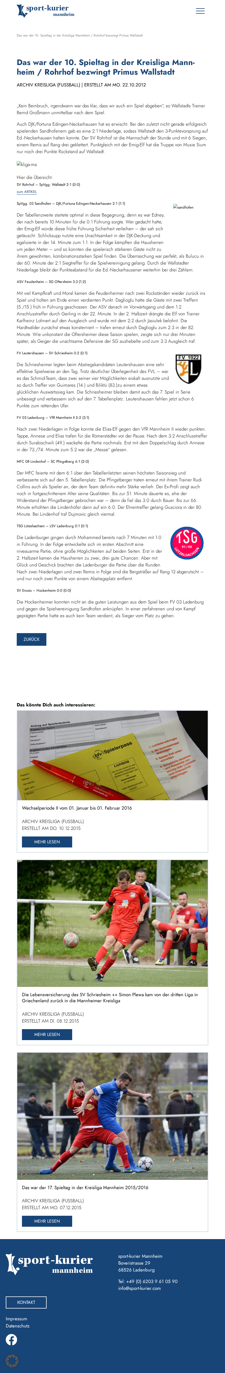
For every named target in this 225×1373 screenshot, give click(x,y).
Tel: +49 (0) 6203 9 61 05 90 (148, 1281)
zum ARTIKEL (27, 191)
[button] (12, 1361)
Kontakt (26, 1302)
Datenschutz (18, 1326)
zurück (32, 639)
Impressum (16, 1318)
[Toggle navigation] (200, 10)
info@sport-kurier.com (139, 1288)
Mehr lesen (47, 842)
